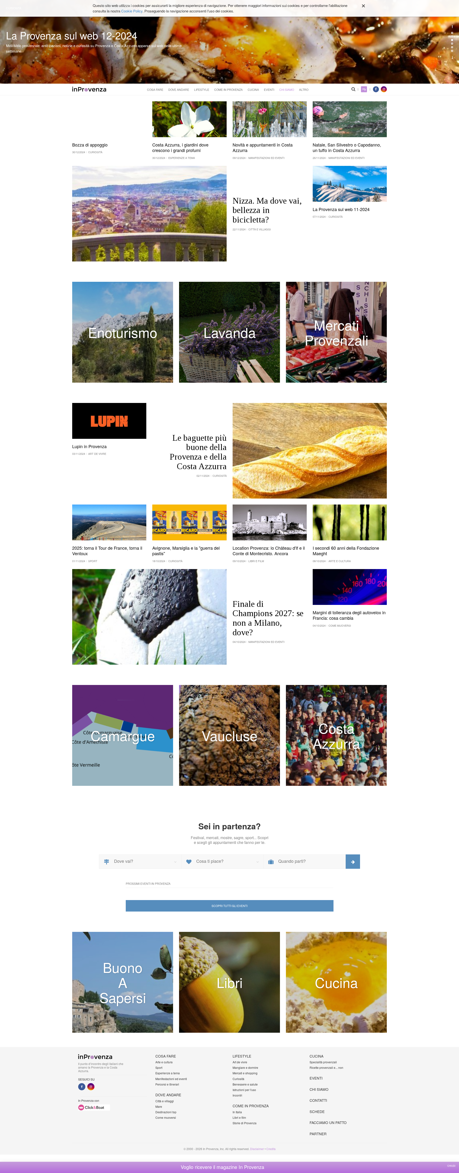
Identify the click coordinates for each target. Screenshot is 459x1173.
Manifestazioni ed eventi (171, 1079)
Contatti (318, 1100)
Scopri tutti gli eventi (229, 906)
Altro (303, 89)
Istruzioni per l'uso (244, 1090)
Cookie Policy (131, 10)
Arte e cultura (164, 1062)
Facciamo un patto (328, 1122)
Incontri (237, 1095)
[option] (229, 42)
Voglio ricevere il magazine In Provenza (222, 1167)
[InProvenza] (89, 89)
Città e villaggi (164, 1101)
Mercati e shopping (245, 1073)
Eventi (269, 89)
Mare (158, 1106)
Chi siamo (286, 89)
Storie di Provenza (245, 1123)
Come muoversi (165, 1117)
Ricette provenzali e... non (326, 1067)
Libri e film (239, 1117)
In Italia (237, 1112)
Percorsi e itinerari (167, 1084)
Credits (271, 1149)
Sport (158, 1067)
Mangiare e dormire (245, 1067)
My (364, 89)
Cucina (253, 89)
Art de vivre (240, 1062)
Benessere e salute (245, 1084)
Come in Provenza (228, 89)
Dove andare (178, 89)
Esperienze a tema (167, 1073)
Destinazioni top (165, 1112)
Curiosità (238, 1079)
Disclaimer (257, 1149)
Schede (317, 1111)
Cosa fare (155, 89)
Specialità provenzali (323, 1062)
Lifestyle (201, 89)
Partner (318, 1133)
